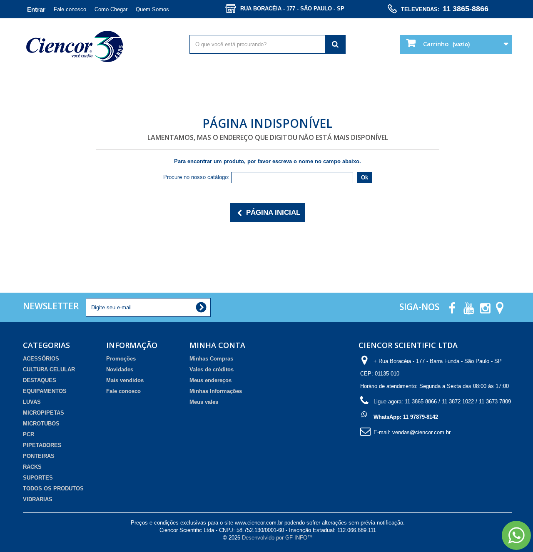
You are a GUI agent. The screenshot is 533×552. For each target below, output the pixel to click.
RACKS (32, 467)
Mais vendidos (125, 380)
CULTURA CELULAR (49, 369)
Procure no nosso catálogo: (196, 177)
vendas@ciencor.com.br (421, 432)
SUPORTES (38, 478)
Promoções (121, 359)
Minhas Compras (211, 359)
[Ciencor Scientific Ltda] (101, 46)
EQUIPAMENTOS (45, 391)
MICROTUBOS (41, 423)
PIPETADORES (42, 445)
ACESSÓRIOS (41, 359)
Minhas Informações (215, 391)
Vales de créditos (211, 369)
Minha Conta (217, 345)
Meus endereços (210, 380)
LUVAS (32, 402)
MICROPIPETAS (43, 413)
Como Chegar (111, 9)
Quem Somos (152, 9)
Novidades (119, 369)
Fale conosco (70, 9)
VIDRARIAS (37, 499)
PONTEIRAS (39, 456)
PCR (28, 434)
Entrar (36, 9)
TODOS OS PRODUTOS (53, 488)
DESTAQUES (39, 380)
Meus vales (203, 402)
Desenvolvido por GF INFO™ (277, 538)
